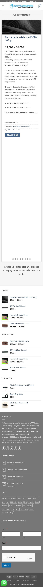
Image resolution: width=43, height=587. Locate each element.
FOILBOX (13, 502)
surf (17, 509)
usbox (32, 509)
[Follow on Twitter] (11, 448)
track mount (24, 509)
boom (19, 498)
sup (12, 509)
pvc (24, 505)
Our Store (9, 580)
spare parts (5, 509)
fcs (38, 498)
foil (7, 502)
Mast (10, 505)
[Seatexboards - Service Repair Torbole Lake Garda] (21, 6)
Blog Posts (25, 580)
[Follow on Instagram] (7, 448)
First (3, 538)
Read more (12, 135)
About (17, 580)
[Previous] (5, 140)
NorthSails (17, 505)
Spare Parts (16, 126)
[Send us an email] (15, 448)
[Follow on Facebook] (4, 448)
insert (37, 502)
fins (3, 502)
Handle (31, 502)
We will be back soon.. (15, 476)
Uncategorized (25, 126)
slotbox (29, 505)
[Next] (38, 140)
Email (4, 543)
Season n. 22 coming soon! (17, 469)
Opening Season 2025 (15, 462)
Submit (6, 565)
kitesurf (4, 505)
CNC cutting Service (15, 483)
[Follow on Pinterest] (19, 448)
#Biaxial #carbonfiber (14, 130)
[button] (3, 6)
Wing (11, 513)
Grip (25, 502)
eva (34, 498)
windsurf (5, 513)
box (24, 498)
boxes (29, 498)
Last (24, 538)
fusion (20, 502)
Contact (34, 580)
